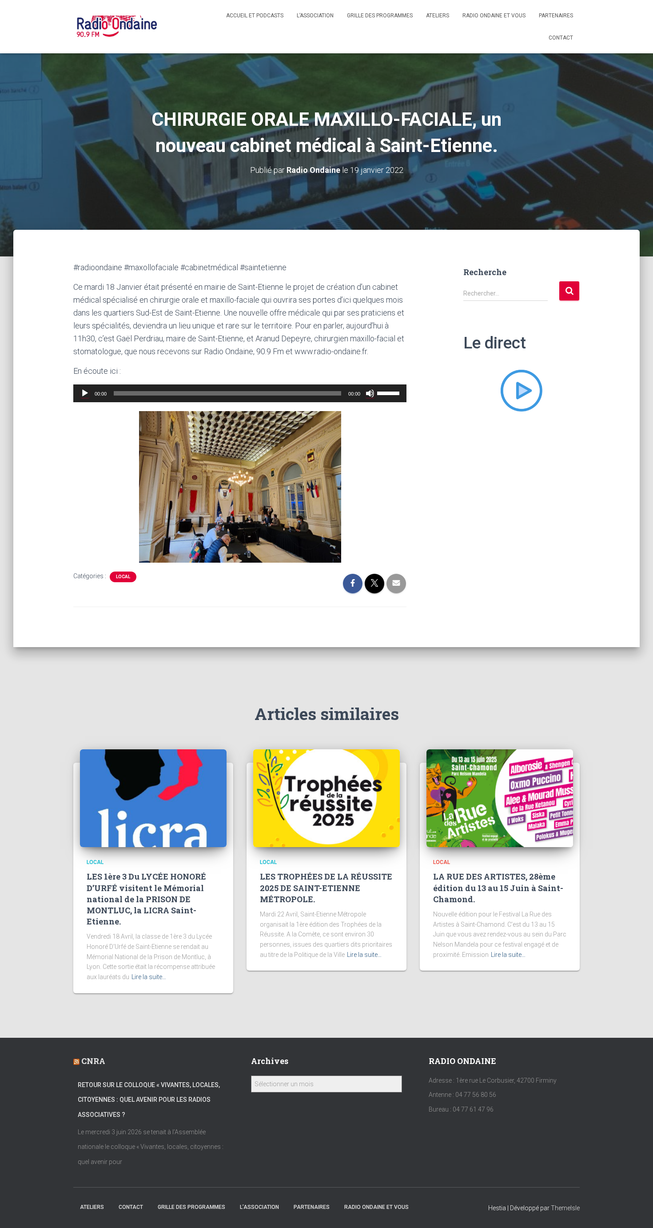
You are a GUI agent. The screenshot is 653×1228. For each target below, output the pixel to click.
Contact (561, 38)
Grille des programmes (380, 15)
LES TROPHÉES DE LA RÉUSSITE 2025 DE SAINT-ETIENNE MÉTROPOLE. (326, 887)
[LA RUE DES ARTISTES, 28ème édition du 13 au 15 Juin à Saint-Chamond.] (499, 797)
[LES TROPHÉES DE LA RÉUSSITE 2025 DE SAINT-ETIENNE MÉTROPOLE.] (326, 797)
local (123, 576)
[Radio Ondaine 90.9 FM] (117, 27)
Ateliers (437, 15)
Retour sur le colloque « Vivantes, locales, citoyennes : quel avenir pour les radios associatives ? (149, 1099)
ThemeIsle (565, 1208)
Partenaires (556, 15)
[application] (239, 393)
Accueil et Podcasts (254, 15)
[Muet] (370, 393)
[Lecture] (84, 393)
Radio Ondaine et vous (494, 15)
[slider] (389, 392)
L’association (315, 15)
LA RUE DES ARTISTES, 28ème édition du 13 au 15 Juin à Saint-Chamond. (498, 887)
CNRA (93, 1061)
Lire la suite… (148, 976)
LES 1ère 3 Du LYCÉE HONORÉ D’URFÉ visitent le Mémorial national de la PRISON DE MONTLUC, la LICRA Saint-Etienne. (146, 899)
